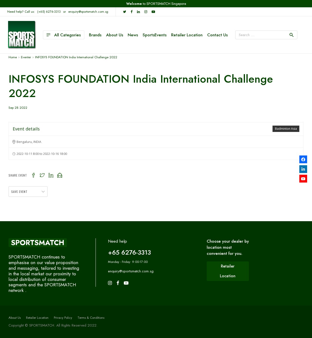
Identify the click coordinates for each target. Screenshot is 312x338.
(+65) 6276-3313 (49, 11)
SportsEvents (154, 35)
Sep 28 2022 (18, 107)
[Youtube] (303, 179)
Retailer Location (187, 35)
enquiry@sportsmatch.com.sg (88, 11)
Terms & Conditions (91, 317)
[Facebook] (303, 159)
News (133, 35)
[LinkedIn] (303, 169)
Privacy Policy (63, 317)
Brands (95, 35)
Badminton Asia (286, 129)
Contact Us (217, 35)
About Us (114, 35)
